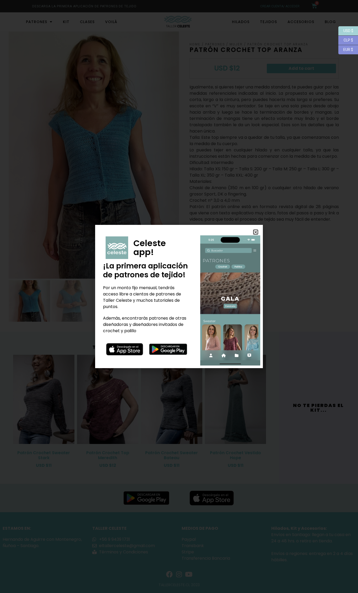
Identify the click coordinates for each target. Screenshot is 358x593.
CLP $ (345, 39)
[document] (179, 296)
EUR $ (345, 49)
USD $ (345, 30)
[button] (256, 232)
